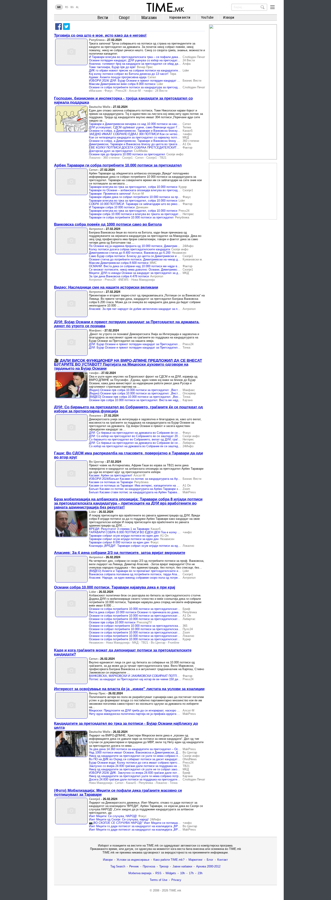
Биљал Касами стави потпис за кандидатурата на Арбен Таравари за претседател (145, 492)
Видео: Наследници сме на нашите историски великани (106, 287)
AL (77, 7)
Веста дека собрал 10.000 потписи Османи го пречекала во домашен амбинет (142, 612)
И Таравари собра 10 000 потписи (112, 207)
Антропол (96, 229)
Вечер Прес (145, 67)
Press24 (121, 90)
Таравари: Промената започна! (110, 193)
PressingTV (144, 622)
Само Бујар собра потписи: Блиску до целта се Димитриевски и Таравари (139, 256)
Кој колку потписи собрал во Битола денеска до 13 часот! (128, 74)
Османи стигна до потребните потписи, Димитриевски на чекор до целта (138, 259)
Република (96, 40)
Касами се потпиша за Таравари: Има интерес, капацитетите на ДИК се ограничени (146, 485)
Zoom (186, 489)
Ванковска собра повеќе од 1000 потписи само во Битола (108, 224)
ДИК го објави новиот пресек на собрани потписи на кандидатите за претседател (144, 70)
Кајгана (188, 400)
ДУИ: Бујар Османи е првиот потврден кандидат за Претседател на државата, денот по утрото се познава (127, 324)
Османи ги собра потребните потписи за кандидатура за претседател (136, 87)
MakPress (189, 492)
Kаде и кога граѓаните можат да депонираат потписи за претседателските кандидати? (122, 652)
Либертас (189, 442)
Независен (179, 252)
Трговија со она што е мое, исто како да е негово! (100, 35)
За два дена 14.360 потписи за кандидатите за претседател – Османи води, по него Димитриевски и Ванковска (165, 749)
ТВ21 (162, 157)
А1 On (187, 144)
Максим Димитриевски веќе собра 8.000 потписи (122, 84)
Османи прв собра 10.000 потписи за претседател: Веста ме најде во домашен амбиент (149, 400)
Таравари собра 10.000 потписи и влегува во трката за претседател (135, 214)
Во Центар (96, 461)
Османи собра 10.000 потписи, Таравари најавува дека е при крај (114, 587)
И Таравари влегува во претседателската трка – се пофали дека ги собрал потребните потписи (154, 57)
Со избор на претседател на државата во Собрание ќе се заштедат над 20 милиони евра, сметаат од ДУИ (162, 446)
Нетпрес (188, 214)
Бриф (186, 609)
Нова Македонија (143, 279)
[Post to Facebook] (58, 26)
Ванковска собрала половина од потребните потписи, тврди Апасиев (136, 574)
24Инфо (188, 246)
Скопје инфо (174, 154)
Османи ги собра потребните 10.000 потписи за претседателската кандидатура (143, 609)
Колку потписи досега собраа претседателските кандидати (129, 249)
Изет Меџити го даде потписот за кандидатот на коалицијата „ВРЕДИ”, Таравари (144, 826)
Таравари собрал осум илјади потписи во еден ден (124, 535)
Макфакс (95, 330)
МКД (186, 137)
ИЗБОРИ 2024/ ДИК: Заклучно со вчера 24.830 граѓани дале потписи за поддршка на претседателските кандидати (167, 772)
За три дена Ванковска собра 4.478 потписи (119, 276)
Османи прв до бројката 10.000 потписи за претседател (127, 154)
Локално (94, 157)
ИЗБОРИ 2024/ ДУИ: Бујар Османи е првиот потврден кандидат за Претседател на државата (153, 80)
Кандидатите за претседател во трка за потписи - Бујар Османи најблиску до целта (126, 725)
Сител (152, 77)
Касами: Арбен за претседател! (110, 475)
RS (66, 7)
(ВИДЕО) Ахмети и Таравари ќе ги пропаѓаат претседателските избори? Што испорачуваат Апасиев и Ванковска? (167, 571)
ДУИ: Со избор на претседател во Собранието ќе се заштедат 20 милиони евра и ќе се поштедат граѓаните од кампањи (171, 436)
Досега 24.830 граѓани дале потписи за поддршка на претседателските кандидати (145, 779)
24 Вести (189, 60)
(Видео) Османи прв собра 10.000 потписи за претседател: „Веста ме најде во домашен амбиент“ (155, 390)
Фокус (108, 90)
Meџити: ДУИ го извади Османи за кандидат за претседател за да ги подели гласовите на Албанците (158, 273)
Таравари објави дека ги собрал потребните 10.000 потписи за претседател (140, 197)
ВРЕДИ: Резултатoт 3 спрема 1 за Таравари (119, 529)
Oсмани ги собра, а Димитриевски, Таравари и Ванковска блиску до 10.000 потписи (146, 130)
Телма (187, 127)
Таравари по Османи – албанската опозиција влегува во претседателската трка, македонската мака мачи (161, 190)
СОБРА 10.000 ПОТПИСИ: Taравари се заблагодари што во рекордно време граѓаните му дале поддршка (161, 204)
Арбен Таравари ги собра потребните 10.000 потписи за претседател (118, 165)
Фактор (187, 147)
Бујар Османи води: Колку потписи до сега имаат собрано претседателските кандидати (149, 762)
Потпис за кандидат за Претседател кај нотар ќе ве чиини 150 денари (136, 679)
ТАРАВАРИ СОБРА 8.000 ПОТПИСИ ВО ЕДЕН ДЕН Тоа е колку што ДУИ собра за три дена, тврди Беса (160, 532)
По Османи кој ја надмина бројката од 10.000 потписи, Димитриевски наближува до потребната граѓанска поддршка (168, 246)
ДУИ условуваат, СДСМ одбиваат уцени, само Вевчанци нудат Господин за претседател (150, 127)
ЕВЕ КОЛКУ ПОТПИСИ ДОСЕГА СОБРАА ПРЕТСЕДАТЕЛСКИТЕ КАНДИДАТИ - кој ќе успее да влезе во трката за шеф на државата (180, 147)
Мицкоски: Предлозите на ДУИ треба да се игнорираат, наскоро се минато (140, 710)
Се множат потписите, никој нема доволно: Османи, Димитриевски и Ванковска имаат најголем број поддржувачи (167, 269)
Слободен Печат (194, 57)
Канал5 (188, 130)
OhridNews (190, 759)
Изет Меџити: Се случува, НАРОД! (113, 816)
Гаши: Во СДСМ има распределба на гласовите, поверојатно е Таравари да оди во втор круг (128, 455)
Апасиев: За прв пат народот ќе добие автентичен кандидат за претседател (141, 309)
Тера (173, 74)
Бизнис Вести (192, 80)
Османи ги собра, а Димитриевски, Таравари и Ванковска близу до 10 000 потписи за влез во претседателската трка (169, 140)
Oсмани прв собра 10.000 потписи (112, 622)
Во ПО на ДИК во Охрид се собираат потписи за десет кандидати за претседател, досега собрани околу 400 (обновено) (171, 759)
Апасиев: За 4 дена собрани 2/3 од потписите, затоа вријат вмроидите (119, 553)
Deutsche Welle (99, 107)
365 (185, 625)
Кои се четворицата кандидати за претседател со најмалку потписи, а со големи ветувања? (152, 137)
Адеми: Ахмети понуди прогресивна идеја (117, 77)
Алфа (186, 63)
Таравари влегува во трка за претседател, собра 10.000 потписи (133, 187)
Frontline (173, 642)
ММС (153, 262)
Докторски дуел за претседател (111, 151)
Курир (183, 187)
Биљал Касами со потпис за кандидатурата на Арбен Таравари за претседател (143, 489)
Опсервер (189, 393)
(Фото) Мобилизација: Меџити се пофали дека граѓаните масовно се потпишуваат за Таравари (118, 792)
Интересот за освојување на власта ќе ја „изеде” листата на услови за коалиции (129, 689)
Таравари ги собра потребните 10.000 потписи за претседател (131, 217)
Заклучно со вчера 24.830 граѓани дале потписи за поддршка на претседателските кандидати (153, 766)
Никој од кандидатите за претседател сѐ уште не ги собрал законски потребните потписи (150, 769)
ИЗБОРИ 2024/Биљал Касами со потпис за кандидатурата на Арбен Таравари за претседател (153, 478)
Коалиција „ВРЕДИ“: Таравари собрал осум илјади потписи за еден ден (138, 545)
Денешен (142, 207)
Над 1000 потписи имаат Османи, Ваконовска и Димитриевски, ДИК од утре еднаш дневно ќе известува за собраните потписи (175, 752)
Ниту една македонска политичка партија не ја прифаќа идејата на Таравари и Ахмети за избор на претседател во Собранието (176, 714)
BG (72, 7)
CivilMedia (140, 151)
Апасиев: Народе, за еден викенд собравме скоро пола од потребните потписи (143, 577)
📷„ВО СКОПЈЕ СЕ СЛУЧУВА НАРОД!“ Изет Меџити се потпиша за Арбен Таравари (146, 822)
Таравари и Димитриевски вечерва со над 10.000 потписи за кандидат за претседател (148, 124)
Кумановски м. (193, 259)
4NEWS (123, 279)
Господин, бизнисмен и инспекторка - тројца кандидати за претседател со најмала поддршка (123, 100)
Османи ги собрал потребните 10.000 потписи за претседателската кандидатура (144, 625)
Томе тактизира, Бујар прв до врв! (112, 67)
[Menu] (272, 7)
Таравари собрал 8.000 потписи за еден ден (119, 542)
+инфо (147, 90)
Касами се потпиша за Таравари (111, 482)
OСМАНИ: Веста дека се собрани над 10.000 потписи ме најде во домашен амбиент (146, 266)
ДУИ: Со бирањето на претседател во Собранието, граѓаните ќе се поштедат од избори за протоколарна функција (128, 409)
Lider (186, 70)
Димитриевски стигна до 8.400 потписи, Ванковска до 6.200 (129, 252)
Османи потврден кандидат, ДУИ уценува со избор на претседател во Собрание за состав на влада (157, 60)
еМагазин (95, 90)
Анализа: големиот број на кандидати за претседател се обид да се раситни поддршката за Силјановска (161, 63)
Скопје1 (127, 157)
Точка (186, 347)
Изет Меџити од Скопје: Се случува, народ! (119, 819)
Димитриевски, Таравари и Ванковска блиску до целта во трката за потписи (141, 144)
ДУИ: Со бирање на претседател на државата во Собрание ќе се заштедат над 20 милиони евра (155, 432)
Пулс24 (188, 629)
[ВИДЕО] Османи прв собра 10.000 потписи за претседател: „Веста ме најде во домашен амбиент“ (156, 396)
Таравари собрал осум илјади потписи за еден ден (124, 539)
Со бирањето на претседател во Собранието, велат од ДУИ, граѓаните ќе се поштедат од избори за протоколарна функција (173, 439)
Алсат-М (135, 90)
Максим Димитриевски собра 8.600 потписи (118, 262)
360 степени (191, 140)
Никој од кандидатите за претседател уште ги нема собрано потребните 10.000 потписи (149, 776)
